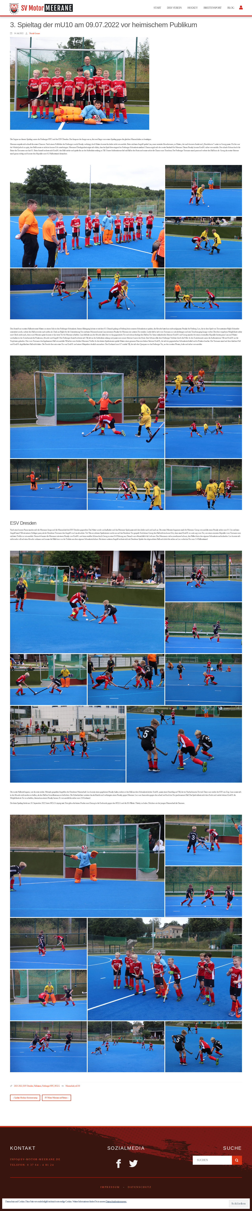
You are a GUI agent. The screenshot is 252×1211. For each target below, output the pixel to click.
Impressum (110, 1187)
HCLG (57, 1086)
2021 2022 (18, 1086)
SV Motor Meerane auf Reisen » (56, 1097)
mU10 (77, 1086)
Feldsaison (37, 1086)
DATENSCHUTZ (140, 1187)
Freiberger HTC (48, 1086)
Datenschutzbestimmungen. (116, 1201)
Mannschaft (70, 1086)
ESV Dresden (28, 1086)
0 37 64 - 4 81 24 (40, 1164)
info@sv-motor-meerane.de (35, 1159)
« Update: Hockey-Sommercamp (25, 1097)
